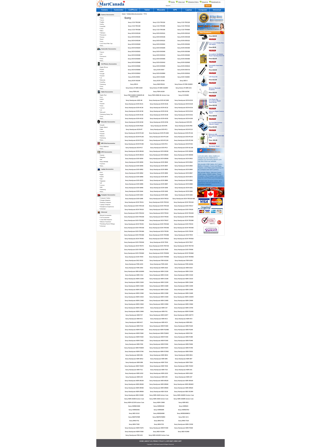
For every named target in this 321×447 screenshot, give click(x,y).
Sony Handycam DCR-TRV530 (134, 242)
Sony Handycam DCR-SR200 (183, 151)
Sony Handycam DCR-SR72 (184, 176)
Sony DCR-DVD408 (134, 62)
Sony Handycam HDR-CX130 (158, 275)
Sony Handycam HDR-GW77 (159, 315)
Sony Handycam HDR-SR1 (134, 355)
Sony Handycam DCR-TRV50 (134, 238)
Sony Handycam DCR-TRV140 (159, 206)
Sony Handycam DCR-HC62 (134, 118)
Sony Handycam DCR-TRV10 (158, 198)
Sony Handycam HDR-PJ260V (159, 333)
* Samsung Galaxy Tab (106, 114)
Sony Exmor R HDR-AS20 (134, 88)
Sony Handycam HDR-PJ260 (134, 333)
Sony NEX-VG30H (159, 431)
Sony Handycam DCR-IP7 (134, 129)
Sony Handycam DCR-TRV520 (183, 238)
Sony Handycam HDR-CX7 (159, 308)
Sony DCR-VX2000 (184, 77)
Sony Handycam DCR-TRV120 (183, 202)
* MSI (100, 187)
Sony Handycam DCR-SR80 (159, 180)
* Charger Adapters (104, 200)
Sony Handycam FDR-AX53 (134, 268)
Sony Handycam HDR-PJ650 (183, 344)
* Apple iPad (102, 95)
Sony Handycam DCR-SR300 (158, 158)
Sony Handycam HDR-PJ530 (159, 344)
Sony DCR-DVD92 (134, 77)
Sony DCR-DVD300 (183, 48)
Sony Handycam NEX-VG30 (159, 391)
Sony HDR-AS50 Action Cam (158, 399)
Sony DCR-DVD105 (134, 37)
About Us (205, 2)
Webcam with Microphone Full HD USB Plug (216, 128)
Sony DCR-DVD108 (183, 37)
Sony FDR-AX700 (183, 91)
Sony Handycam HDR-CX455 (158, 300)
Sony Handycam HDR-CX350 (183, 289)
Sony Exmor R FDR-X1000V (184, 84)
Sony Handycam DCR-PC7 (134, 147)
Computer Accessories (108, 195)
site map (169, 441)
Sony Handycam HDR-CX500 (183, 300)
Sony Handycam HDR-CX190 (158, 278)
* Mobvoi (101, 135)
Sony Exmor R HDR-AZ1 (184, 88)
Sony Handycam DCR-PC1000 (159, 133)
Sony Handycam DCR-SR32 (184, 158)
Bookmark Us (215, 2)
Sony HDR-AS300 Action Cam (134, 399)
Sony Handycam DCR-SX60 (184, 191)
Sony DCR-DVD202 (183, 44)
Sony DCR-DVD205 (159, 48)
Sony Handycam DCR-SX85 (134, 198)
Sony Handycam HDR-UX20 (184, 373)
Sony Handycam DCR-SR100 (134, 151)
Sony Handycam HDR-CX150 (183, 275)
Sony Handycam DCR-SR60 (184, 169)
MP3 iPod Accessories (108, 143)
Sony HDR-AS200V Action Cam (183, 395)
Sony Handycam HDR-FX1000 (183, 311)
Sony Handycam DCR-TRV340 (159, 227)
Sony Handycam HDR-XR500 (158, 388)
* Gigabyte (102, 181)
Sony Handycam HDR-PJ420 (134, 340)
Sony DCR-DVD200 (134, 44)
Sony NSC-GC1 (184, 417)
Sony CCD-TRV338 (159, 29)
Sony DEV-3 (183, 80)
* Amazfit (101, 125)
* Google (101, 73)
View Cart (181, 2)
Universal (217, 10)
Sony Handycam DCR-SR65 (159, 173)
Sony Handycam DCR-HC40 (159, 111)
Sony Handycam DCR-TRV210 (134, 213)
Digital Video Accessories (134, 14)
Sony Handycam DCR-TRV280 (183, 220)
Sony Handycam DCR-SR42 (184, 162)
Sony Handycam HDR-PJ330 (159, 337)
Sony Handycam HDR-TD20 (184, 362)
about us (148, 441)
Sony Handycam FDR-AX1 (134, 435)
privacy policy (159, 441)
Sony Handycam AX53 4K (134, 100)
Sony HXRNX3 (183, 406)
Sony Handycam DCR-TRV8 (159, 249)
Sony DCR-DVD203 (134, 48)
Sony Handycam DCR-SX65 (159, 195)
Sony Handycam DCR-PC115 (134, 140)
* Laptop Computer (104, 204)
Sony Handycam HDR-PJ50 (134, 344)
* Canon (101, 20)
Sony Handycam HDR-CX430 (158, 297)
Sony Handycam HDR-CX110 (183, 271)
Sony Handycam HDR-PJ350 (134, 431)
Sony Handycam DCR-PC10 (184, 129)
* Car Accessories (104, 217)
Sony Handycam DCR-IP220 (134, 126)
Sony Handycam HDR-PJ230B (159, 329)
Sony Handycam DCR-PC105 (134, 136)
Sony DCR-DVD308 (134, 55)
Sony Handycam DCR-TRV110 (159, 202)
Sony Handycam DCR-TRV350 (183, 227)
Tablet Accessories (107, 92)
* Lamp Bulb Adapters (105, 219)
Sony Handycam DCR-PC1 (159, 129)
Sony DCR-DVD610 (183, 66)
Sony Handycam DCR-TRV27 (158, 220)
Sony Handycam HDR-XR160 (183, 380)
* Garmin (101, 131)
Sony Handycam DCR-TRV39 (183, 231)
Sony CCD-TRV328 (134, 29)
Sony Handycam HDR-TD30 (159, 366)
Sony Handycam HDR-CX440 (134, 300)
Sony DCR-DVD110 (159, 40)
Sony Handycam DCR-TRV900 (159, 257)
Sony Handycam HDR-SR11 (184, 355)
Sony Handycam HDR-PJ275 (134, 428)
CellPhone (133, 10)
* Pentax (101, 37)
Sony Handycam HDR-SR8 (134, 362)
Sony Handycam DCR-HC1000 (159, 100)
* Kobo (101, 105)
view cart (178, 441)
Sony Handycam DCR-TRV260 (134, 220)
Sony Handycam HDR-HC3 (159, 318)
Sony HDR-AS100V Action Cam (159, 435)
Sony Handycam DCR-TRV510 (159, 238)
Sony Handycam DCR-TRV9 (134, 257)
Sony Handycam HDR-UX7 (183, 377)
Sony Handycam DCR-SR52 (134, 169)
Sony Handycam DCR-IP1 (183, 122)
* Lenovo (102, 108)
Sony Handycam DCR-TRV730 (183, 246)
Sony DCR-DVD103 (183, 33)
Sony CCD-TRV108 (134, 22)
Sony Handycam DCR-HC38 (134, 111)
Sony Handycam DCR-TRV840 (183, 253)
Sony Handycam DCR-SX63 (134, 195)
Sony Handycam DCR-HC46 (134, 115)
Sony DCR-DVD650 (134, 69)
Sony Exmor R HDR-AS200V (159, 88)
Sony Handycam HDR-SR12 (134, 359)
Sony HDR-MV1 (184, 402)
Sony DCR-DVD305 (159, 51)
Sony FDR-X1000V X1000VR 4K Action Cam (134, 95)
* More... (101, 45)
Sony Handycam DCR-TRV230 (183, 213)
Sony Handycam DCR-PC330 (183, 140)
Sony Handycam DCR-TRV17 (183, 206)
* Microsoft (102, 112)
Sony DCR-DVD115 (183, 40)
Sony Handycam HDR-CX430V (183, 297)
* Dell (100, 101)
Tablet (147, 10)
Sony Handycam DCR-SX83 (184, 195)
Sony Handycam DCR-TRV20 (183, 209)
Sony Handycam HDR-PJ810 (183, 351)
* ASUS (101, 71)
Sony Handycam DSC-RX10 (134, 260)
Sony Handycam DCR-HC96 (159, 122)
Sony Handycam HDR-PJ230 (134, 329)
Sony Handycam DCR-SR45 (134, 166)
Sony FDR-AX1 (134, 91)
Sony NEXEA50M (158, 413)
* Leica (101, 28)
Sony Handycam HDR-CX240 (183, 282)
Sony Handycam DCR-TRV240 (134, 217)
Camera (104, 10)
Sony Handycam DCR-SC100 (183, 147)
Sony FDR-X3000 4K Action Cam (159, 95)
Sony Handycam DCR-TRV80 (183, 249)
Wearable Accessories (108, 122)
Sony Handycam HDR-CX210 (183, 278)
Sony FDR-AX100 (159, 91)
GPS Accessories (106, 152)
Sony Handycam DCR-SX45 (159, 191)
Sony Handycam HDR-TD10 (159, 362)
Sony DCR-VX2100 (134, 80)
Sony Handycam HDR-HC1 (134, 318)
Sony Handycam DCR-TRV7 (184, 242)
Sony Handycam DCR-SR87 (159, 184)
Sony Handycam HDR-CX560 (183, 304)
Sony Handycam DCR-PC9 (159, 147)
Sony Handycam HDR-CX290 (183, 286)
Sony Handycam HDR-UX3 (134, 377)
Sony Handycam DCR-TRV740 (134, 249)
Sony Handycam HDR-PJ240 (183, 329)
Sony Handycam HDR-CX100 (158, 271)
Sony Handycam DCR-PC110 (183, 136)
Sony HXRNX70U (183, 409)
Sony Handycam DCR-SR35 (134, 162)
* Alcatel (101, 69)
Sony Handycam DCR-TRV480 (159, 235)
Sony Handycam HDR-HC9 (159, 322)
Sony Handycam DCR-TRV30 (134, 224)
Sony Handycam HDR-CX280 (158, 286)
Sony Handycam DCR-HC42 (184, 111)
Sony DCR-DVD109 (134, 40)
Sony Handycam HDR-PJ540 (183, 428)
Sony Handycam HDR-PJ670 (159, 348)
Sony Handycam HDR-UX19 (159, 373)
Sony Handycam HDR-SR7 (183, 359)
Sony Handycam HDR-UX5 (159, 377)
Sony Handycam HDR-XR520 (183, 388)
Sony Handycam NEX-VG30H (183, 391)
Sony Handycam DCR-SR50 (184, 166)
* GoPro (101, 24)
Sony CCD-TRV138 (134, 26)
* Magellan (102, 157)
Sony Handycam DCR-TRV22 (158, 213)
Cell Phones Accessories (109, 64)
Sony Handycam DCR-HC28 (184, 104)
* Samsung (102, 84)
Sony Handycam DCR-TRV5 (184, 235)
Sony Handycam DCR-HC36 (184, 107)
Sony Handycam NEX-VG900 (134, 395)
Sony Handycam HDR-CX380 (158, 293)
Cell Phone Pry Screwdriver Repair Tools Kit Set (215, 93)
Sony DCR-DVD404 (134, 58)
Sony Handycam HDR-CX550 (158, 304)
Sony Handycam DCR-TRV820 (134, 253)
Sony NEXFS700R (134, 417)
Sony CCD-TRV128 (183, 22)
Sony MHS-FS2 (159, 420)
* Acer (101, 97)
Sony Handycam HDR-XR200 (134, 384)
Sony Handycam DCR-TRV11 (134, 202)
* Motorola (102, 80)
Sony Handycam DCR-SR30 (134, 158)
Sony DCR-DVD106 (159, 37)
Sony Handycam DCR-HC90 (134, 122)
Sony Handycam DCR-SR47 (159, 166)
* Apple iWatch (103, 127)
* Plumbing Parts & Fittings (107, 224)
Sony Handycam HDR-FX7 (134, 315)
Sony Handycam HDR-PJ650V (134, 348)
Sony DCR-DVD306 (183, 51)
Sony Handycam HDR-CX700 (183, 308)
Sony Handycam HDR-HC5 (183, 318)
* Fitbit (101, 129)
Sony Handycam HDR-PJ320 (134, 337)
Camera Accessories (107, 14)
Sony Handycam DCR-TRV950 (183, 257)
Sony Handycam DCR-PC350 (134, 144)
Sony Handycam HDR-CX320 (158, 289)
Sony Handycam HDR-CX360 (134, 293)
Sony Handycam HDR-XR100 (134, 380)
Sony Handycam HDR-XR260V (183, 384)
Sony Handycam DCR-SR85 (134, 184)
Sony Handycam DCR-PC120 (158, 140)
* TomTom (102, 163)
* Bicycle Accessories (105, 215)
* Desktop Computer (105, 202)
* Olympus (102, 33)
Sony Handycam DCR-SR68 (134, 176)
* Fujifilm (101, 22)
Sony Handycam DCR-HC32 (159, 107)
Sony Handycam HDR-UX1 (183, 369)
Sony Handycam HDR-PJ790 (134, 351)
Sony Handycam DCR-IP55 (183, 126)
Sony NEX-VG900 (183, 431)
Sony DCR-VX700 (159, 80)
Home (173, 2)
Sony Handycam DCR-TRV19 (158, 209)
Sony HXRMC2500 (134, 406)
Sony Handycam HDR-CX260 (134, 286)
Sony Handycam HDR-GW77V (183, 315)
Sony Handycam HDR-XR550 (134, 391)
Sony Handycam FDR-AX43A (183, 264)
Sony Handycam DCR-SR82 (184, 180)
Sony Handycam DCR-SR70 (159, 176)
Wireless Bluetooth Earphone (214, 81)
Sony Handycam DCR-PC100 (134, 133)
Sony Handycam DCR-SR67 (184, 173)
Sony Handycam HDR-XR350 (134, 388)
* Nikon (101, 30)
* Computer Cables (104, 198)
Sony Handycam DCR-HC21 (134, 104)
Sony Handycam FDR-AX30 (184, 260)
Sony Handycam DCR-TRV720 (159, 246)
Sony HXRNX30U (134, 409)
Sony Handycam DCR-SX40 (159, 187)
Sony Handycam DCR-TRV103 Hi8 (184, 198)
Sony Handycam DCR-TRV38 (158, 231)
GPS (175, 10)
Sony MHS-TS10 (183, 420)
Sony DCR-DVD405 (159, 58)
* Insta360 (102, 26)
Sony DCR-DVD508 (159, 66)
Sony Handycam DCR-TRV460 (134, 235)
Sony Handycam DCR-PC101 (183, 133)
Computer (203, 10)
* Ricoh (101, 39)
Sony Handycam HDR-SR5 (159, 359)
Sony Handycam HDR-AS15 (184, 268)
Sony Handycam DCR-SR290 (183, 155)
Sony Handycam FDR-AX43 (159, 264)
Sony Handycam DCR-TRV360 (134, 231)
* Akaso (101, 18)
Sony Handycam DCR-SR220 (158, 155)
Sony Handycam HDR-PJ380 (183, 337)
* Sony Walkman (104, 146)
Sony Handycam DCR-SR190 (158, 151)
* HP (100, 183)
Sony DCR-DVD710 (183, 69)
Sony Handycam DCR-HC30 (134, 107)
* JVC (101, 54)
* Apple (101, 174)
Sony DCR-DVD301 (134, 51)
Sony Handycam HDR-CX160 (134, 278)
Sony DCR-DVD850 (159, 73)
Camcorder (118, 10)
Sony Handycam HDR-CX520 (134, 304)
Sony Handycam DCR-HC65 (159, 118)
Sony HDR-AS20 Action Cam (158, 395)
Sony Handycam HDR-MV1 (183, 322)
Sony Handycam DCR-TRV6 (159, 242)
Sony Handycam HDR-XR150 (158, 380)
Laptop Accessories (107, 169)
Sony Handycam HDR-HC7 (134, 322)
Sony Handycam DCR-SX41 (184, 187)
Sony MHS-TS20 (134, 424)
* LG (100, 78)
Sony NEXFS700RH (159, 417)
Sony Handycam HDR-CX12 (134, 275)
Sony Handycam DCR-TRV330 (134, 227)
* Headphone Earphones (106, 206)
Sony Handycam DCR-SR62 (134, 173)
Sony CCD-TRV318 (183, 26)
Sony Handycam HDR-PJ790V (159, 351)
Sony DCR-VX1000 (159, 77)
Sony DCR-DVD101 (159, 33)
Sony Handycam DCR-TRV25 (158, 217)
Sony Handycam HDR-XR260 (158, 384)
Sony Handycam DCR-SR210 (134, 155)
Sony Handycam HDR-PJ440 (183, 340)
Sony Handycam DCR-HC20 (184, 100)
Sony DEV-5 (134, 84)
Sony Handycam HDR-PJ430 (159, 340)
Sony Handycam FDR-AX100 (159, 260)
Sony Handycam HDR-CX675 (134, 308)
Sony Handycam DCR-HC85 (184, 118)
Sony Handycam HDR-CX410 (134, 297)
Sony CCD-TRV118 (159, 22)
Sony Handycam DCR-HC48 (159, 115)
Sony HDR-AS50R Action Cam (183, 399)
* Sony (101, 41)
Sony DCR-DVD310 (159, 55)
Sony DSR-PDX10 (159, 84)
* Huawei (101, 75)
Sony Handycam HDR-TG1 (134, 369)
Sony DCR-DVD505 (183, 62)
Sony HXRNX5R (159, 409)
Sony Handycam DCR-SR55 (159, 169)
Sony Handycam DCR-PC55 (184, 144)
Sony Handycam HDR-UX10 (134, 373)
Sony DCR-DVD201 (159, 44)
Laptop (189, 10)
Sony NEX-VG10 (134, 413)
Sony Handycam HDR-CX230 (158, 282)
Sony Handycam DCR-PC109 (158, 136)
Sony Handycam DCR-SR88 (184, 184)
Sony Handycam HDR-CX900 (134, 311)
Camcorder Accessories (108, 49)
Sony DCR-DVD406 (183, 58)
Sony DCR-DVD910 (183, 73)
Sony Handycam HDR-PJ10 (134, 326)
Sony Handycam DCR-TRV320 (159, 224)
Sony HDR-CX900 (159, 402)
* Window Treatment (105, 221)
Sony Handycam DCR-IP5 (159, 126)
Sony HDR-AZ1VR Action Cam (134, 402)
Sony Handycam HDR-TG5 (159, 369)
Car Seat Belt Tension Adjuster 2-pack (215, 115)
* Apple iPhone (103, 67)
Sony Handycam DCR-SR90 (134, 187)
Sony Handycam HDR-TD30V (183, 366)
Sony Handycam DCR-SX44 (134, 191)
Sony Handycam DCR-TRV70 (134, 246)
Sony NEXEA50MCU (183, 413)
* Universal (102, 209)
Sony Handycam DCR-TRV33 (183, 224)
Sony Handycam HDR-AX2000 (134, 271)
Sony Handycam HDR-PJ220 (183, 326)
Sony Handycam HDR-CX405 (183, 293)
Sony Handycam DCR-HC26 (159, 104)
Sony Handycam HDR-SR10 (159, 355)
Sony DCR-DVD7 (158, 69)
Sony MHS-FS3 (159, 424)
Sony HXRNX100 (158, 406)
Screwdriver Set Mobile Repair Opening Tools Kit (216, 47)
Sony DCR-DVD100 (134, 33)
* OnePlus (102, 82)
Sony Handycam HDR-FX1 (159, 311)
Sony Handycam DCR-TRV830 (159, 253)
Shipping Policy (193, 2)
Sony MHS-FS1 (134, 420)
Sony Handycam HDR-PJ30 (183, 333)
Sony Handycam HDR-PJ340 (159, 428)
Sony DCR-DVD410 (159, 62)
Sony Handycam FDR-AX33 (134, 264)
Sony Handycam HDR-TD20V (134, 366)
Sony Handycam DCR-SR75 (134, 180)
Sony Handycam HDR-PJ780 (183, 348)
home (141, 441)
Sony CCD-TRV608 (183, 29)
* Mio (100, 159)
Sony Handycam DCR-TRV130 (134, 206)
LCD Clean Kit (213, 69)
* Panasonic (102, 35)
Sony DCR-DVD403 (183, 55)
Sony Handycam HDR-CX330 (183, 424)
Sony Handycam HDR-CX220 (134, 282)
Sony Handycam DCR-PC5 (159, 144)
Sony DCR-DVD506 (134, 66)
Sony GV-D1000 (184, 95)
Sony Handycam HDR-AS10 (159, 268)
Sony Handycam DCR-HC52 (184, 115)
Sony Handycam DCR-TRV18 (134, 209)
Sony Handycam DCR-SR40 (159, 162)
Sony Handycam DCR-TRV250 (183, 217)
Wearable (161, 10)
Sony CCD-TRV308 (159, 26)
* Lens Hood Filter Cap (105, 43)
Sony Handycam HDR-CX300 (134, 289)
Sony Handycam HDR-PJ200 (159, 326)
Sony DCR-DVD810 (134, 73)
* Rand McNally (103, 161)
